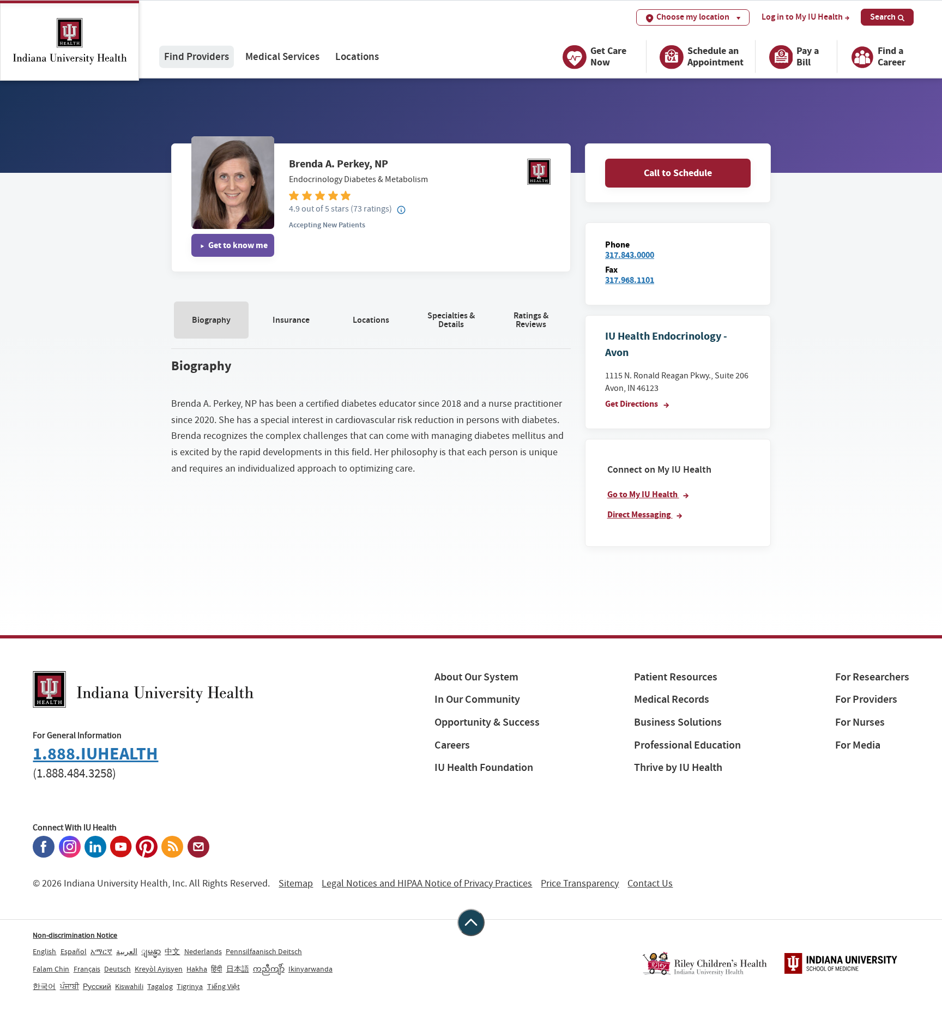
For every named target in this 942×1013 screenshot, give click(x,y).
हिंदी (216, 969)
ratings (371, 208)
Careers (452, 745)
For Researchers (872, 677)
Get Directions (632, 403)
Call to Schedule (678, 172)
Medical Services (282, 56)
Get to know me (237, 245)
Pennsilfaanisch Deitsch (264, 951)
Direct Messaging (640, 514)
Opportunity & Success (487, 722)
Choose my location (692, 16)
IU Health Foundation (483, 767)
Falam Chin (51, 969)
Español (74, 951)
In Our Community (477, 699)
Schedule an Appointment (715, 56)
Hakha (196, 969)
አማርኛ (101, 951)
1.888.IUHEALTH (95, 753)
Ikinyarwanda (310, 969)
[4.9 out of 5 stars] (420, 195)
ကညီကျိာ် (269, 969)
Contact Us (650, 883)
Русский (97, 986)
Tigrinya (190, 986)
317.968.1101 (629, 280)
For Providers (866, 699)
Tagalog (160, 986)
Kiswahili (129, 986)
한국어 (44, 986)
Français (87, 969)
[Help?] (401, 210)
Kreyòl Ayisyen (159, 969)
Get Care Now (608, 56)
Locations (357, 56)
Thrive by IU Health (678, 767)
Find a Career (891, 56)
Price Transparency (580, 883)
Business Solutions (678, 722)
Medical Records (671, 699)
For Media (857, 745)
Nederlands (203, 951)
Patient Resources (675, 677)
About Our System (476, 677)
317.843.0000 (629, 255)
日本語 (237, 969)
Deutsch (117, 969)
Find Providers (196, 56)
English (44, 951)
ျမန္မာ (151, 951)
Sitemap (296, 883)
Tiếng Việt (223, 986)
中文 (172, 951)
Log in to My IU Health (802, 17)
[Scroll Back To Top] (471, 922)
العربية (126, 951)
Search (883, 16)
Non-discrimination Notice (75, 935)
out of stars (319, 208)
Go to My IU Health (643, 494)
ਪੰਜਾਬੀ (69, 986)
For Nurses (860, 722)
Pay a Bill (807, 56)
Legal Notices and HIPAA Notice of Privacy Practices (427, 883)
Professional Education (687, 745)
